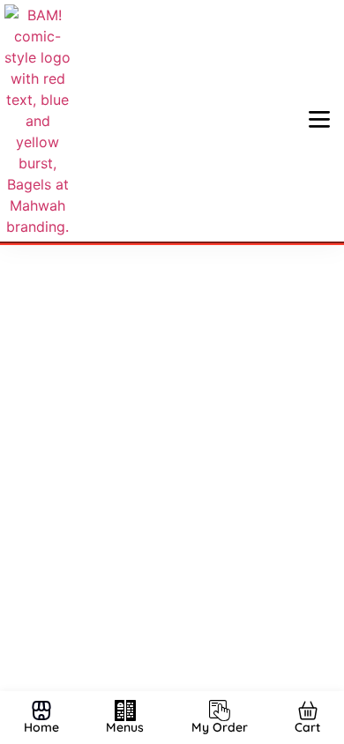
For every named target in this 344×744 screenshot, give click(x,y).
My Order (219, 727)
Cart (307, 727)
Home (41, 727)
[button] (319, 121)
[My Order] (219, 710)
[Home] (41, 710)
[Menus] (125, 710)
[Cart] (307, 710)
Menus (125, 727)
